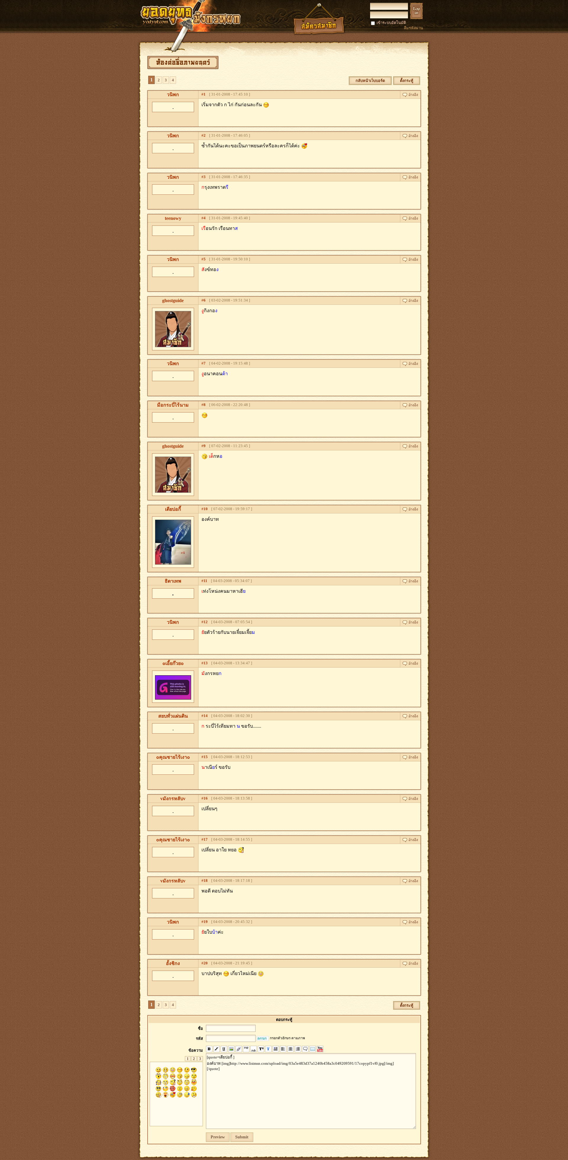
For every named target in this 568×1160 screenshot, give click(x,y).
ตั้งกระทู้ (406, 80)
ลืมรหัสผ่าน (413, 28)
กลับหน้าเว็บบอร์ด (370, 80)
